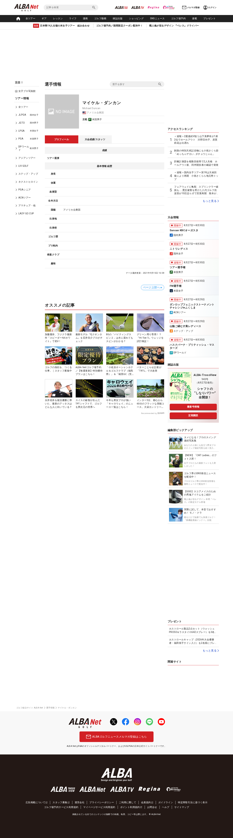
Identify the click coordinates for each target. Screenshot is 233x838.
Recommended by (149, 413)
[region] (27, 158)
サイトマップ (181, 807)
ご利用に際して (127, 802)
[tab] (61, 139)
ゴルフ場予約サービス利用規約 (61, 807)
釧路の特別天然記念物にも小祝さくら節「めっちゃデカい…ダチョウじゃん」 (196, 152)
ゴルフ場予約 (178, 18)
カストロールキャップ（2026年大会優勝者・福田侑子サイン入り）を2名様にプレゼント (193, 641)
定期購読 (193, 415)
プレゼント (209, 18)
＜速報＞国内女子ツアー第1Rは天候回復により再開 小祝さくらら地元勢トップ (196, 175)
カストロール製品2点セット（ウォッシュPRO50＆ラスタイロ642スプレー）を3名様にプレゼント (193, 630)
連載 (194, 18)
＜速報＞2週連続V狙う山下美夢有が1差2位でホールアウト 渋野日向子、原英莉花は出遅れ (196, 139)
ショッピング (136, 18)
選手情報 (50, 708)
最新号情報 (193, 406)
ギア (44, 18)
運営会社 (80, 802)
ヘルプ (165, 807)
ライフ (72, 18)
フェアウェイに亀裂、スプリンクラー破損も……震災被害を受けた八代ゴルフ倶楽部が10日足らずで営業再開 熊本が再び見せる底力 (196, 190)
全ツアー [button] (30, 18)
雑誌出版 (118, 18)
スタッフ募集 (60, 802)
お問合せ (152, 807)
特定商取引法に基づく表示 (192, 802)
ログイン (212, 7)
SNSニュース (157, 18)
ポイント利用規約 (130, 807)
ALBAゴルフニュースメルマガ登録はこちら (119, 736)
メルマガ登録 (193, 7)
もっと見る (210, 201)
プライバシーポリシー (101, 802)
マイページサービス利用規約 (99, 807)
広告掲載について (35, 802)
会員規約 (146, 802)
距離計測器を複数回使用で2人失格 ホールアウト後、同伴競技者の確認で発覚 (196, 163)
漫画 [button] (85, 18)
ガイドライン (165, 802)
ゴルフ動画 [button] (100, 18)
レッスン (58, 18)
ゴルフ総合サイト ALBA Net (29, 708)
